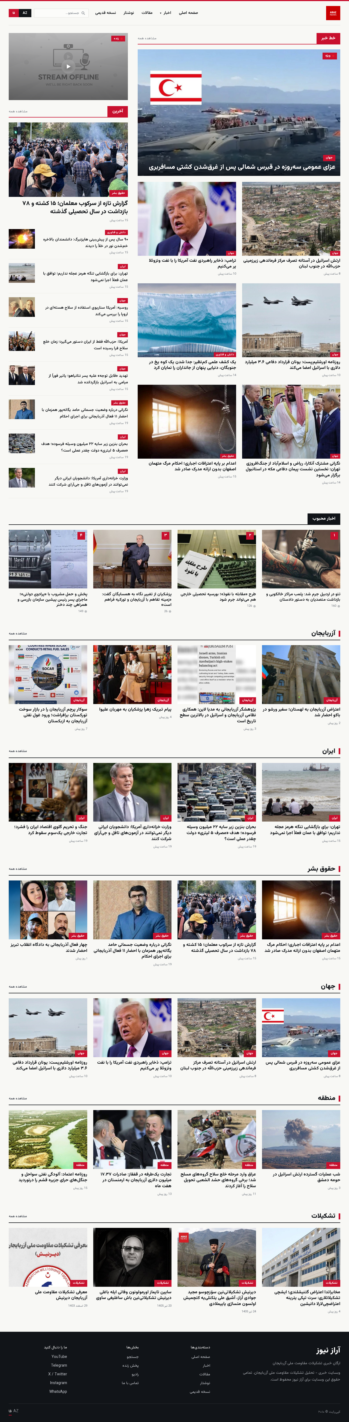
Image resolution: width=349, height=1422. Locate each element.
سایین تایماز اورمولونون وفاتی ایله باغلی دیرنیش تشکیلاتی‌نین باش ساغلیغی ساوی (134, 1295)
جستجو (133, 1357)
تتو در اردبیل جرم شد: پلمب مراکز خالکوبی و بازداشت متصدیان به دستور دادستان (303, 597)
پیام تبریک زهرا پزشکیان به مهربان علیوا (135, 709)
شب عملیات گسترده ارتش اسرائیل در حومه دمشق (306, 1177)
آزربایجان (332, 700)
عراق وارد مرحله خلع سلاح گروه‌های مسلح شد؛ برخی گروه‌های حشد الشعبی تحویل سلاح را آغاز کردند (218, 1180)
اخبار (165, 13)
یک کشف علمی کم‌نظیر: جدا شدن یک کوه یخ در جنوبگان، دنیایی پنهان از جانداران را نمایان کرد (192, 365)
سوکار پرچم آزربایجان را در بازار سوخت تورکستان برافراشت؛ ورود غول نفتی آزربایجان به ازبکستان (53, 715)
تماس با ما (130, 1383)
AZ (25, 13)
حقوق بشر (228, 456)
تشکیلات (332, 1283)
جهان (329, 157)
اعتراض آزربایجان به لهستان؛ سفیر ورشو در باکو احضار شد (301, 712)
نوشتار (129, 13)
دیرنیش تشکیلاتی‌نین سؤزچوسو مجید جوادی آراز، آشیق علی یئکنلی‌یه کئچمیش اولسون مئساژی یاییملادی (219, 1298)
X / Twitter (57, 1375)
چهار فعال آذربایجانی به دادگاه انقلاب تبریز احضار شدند (49, 948)
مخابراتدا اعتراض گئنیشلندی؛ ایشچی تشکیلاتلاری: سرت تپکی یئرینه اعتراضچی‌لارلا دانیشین (307, 1298)
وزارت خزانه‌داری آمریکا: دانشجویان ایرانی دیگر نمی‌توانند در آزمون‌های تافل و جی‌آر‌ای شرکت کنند (88, 482)
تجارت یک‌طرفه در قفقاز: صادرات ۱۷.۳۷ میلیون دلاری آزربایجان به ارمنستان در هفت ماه (136, 1180)
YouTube (59, 1357)
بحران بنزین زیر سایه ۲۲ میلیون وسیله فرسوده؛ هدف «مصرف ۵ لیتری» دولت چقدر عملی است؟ (84, 447)
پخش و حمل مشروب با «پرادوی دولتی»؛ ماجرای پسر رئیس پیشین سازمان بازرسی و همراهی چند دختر (52, 599)
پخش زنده (130, 1366)
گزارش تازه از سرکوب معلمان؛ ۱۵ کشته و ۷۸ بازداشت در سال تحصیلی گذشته (75, 208)
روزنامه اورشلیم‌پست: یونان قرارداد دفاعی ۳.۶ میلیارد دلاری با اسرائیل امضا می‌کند (292, 365)
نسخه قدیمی (105, 13)
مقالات (147, 13)
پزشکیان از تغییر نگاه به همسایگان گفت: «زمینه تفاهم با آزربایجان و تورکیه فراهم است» (137, 599)
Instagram (58, 1383)
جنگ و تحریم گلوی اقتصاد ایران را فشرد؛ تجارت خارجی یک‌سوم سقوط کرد (50, 830)
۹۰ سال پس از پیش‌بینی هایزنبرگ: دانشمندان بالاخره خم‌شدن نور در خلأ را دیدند (85, 243)
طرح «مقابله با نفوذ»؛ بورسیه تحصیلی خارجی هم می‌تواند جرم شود (218, 597)
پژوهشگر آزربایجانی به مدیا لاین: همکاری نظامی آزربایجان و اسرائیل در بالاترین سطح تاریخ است (218, 715)
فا (14, 13)
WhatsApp (58, 1392)
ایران (123, 266)
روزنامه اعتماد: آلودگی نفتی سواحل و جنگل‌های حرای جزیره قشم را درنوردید (53, 1177)
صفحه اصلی (188, 13)
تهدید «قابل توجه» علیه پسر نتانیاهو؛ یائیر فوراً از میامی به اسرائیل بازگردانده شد (88, 379)
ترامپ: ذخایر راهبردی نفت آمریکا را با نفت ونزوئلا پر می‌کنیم (192, 263)
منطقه (333, 1165)
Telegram (59, 1366)
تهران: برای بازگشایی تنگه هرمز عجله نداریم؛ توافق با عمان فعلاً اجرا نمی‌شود (305, 830)
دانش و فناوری (225, 355)
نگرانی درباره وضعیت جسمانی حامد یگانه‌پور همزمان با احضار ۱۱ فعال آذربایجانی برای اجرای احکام (85, 413)
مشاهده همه (147, 38)
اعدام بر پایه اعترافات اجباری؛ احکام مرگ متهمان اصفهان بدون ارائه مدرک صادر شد (192, 466)
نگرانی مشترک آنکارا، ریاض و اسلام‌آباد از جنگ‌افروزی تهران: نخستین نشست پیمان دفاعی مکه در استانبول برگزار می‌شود (293, 469)
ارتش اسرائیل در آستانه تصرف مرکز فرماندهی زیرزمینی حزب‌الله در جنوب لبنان (291, 263)
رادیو (135, 1375)
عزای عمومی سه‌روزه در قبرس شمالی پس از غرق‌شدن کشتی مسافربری (242, 167)
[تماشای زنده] (68, 66)
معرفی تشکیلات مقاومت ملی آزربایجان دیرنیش (61, 1295)
